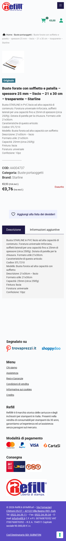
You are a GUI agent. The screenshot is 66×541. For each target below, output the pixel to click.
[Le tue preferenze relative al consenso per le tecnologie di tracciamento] (59, 534)
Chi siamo (11, 367)
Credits (10, 395)
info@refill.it (18, 518)
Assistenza (12, 373)
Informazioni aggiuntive (44, 229)
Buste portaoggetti (23, 35)
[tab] (13, 230)
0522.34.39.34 (43, 514)
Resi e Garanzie (14, 378)
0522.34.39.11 (19, 514)
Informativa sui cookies (19, 389)
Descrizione (13, 229)
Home (9, 35)
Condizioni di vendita (17, 384)
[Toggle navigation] (60, 5)
